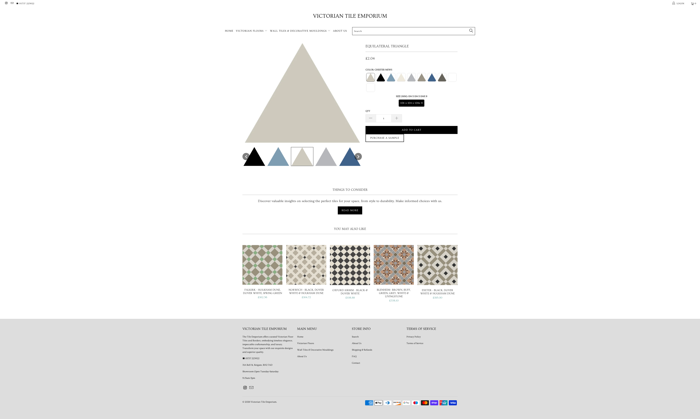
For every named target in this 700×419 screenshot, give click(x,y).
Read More (350, 210)
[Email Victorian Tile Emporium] (11, 3)
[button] (246, 156)
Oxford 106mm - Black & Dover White (350, 265)
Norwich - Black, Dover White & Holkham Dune (306, 265)
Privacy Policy (414, 336)
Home (229, 30)
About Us (340, 30)
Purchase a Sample (384, 138)
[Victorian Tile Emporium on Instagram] (6, 3)
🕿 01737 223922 (25, 3)
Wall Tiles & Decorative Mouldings (299, 30)
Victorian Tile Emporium (350, 16)
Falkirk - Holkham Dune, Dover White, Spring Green (262, 265)
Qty (367, 111)
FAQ (354, 356)
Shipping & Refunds (362, 350)
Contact (356, 363)
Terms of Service (415, 343)
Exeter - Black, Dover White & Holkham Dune (437, 265)
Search (355, 336)
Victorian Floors (250, 30)
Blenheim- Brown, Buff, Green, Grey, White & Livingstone (394, 265)
